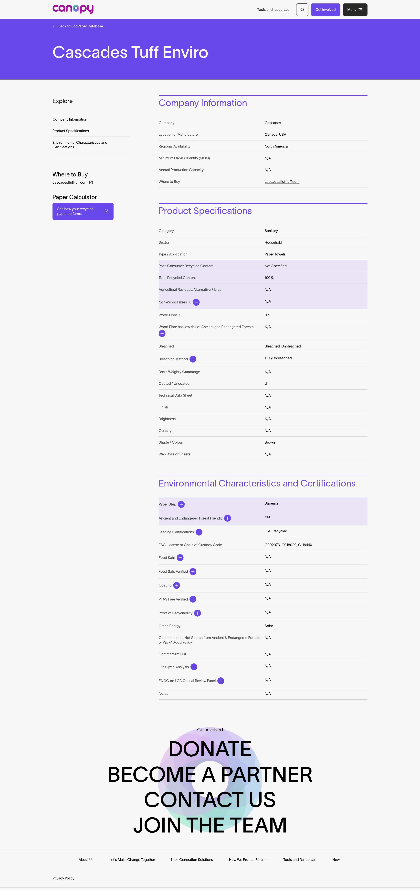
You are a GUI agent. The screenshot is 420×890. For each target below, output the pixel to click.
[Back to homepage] (73, 9)
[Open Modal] (196, 302)
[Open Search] (302, 9)
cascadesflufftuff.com (282, 182)
